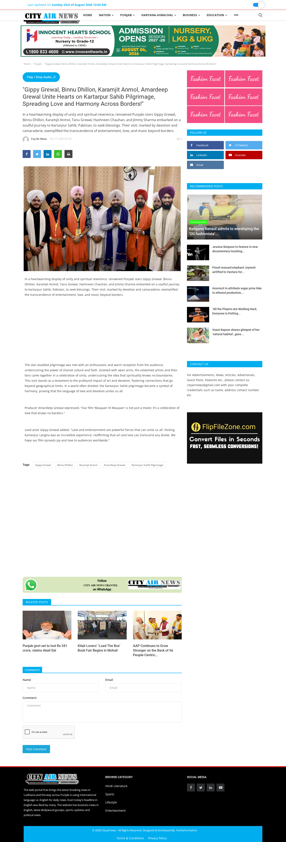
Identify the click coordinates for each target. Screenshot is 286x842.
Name (27, 680)
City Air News (39, 139)
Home (87, 15)
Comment (30, 698)
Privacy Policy (157, 838)
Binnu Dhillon (65, 465)
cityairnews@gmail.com (203, 385)
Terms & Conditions (130, 838)
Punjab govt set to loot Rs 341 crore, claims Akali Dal (45, 648)
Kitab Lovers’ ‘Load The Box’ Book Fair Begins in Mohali (99, 648)
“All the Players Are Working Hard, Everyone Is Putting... (234, 311)
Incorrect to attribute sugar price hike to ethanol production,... (237, 290)
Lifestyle (111, 802)
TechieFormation (186, 830)
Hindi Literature (116, 786)
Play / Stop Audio (40, 77)
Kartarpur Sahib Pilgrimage (147, 465)
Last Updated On (66, 5)
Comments (32, 670)
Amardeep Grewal (114, 465)
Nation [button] (105, 15)
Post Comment (36, 749)
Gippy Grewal (43, 465)
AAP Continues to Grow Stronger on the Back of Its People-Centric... (153, 650)
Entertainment (115, 810)
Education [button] (216, 15)
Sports (109, 794)
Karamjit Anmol (88, 465)
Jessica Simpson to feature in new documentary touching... (235, 249)
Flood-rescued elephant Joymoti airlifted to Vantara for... (234, 270)
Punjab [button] (126, 15)
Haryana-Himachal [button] (157, 15)
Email (109, 680)
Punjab (37, 63)
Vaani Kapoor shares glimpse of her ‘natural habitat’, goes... (236, 332)
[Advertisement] (102, 333)
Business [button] (190, 15)
